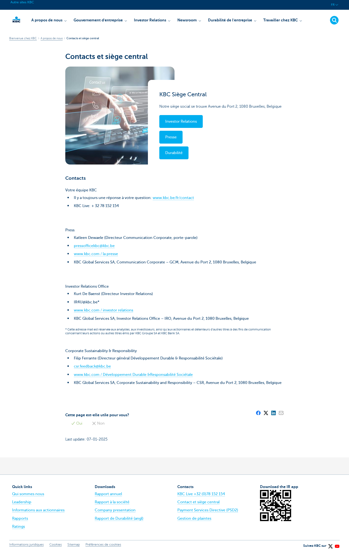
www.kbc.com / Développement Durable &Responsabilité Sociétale (133, 375)
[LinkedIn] (273, 413)
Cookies (55, 544)
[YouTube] (337, 544)
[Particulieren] (16, 19)
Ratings (18, 526)
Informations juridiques (26, 544)
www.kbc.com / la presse (96, 254)
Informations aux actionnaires (38, 510)
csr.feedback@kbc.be (92, 366)
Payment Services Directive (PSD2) (207, 510)
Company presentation (115, 510)
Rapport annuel (108, 494)
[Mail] (281, 413)
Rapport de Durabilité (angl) (119, 518)
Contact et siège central (198, 502)
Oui (78, 423)
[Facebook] (258, 413)
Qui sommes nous (28, 494)
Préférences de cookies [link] (103, 544)
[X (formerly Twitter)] (266, 413)
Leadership (21, 502)
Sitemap (73, 544)
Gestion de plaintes (194, 518)
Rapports (20, 518)
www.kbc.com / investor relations (103, 310)
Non (100, 423)
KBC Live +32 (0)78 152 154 (201, 494)
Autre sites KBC (22, 2)
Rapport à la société (112, 502)
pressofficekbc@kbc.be (94, 246)
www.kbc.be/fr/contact (173, 198)
